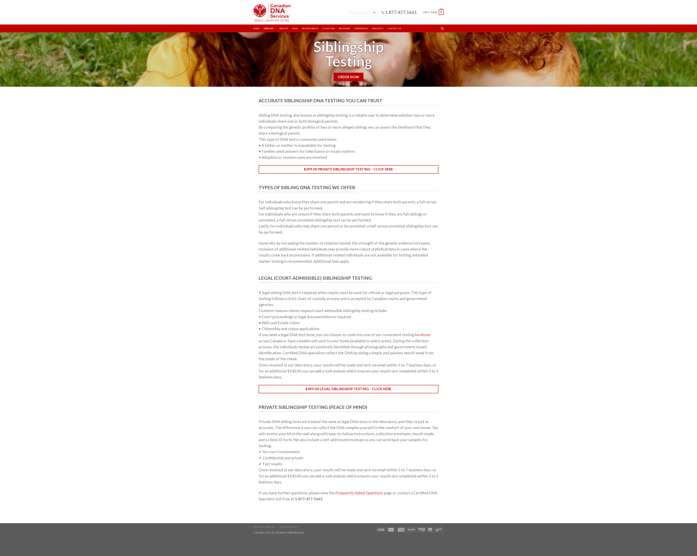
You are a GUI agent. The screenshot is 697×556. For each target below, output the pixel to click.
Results (284, 28)
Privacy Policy (289, 527)
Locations (328, 28)
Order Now (361, 28)
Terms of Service (264, 527)
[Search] (442, 28)
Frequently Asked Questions (359, 493)
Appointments (310, 28)
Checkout (378, 28)
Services (268, 28)
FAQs (295, 28)
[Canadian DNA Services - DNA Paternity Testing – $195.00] (271, 12)
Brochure (344, 28)
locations (422, 334)
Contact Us (394, 28)
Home (256, 28)
